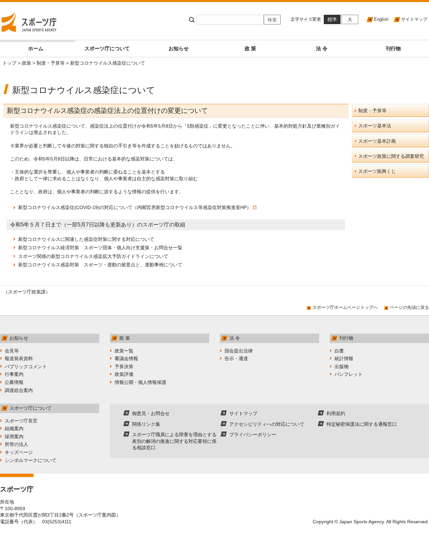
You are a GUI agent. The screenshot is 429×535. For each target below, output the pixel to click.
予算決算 (124, 366)
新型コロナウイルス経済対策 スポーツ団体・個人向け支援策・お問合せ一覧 (100, 247)
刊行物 (393, 48)
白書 (339, 350)
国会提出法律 (239, 350)
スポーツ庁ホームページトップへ (345, 307)
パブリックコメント (26, 366)
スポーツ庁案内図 (97, 515)
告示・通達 (236, 358)
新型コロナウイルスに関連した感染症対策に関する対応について (86, 239)
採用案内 (14, 436)
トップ (9, 63)
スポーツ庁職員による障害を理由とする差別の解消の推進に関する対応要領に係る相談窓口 (174, 441)
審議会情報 (126, 358)
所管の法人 (16, 444)
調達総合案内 (19, 390)
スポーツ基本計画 (377, 141)
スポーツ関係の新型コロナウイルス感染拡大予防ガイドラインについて (93, 256)
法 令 (321, 48)
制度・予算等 (51, 63)
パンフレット (348, 374)
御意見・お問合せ (151, 413)
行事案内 (14, 374)
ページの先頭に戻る (409, 307)
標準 (332, 19)
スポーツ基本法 (374, 125)
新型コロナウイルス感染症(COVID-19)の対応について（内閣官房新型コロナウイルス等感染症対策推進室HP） (134, 207)
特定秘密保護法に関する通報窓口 (361, 424)
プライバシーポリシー (252, 434)
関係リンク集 (146, 424)
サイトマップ (414, 19)
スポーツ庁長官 (21, 420)
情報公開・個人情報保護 (140, 382)
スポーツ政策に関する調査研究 (391, 156)
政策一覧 (124, 350)
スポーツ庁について (107, 48)
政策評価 (124, 374)
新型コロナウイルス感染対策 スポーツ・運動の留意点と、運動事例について (100, 264)
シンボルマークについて (30, 460)
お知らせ (179, 48)
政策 (26, 63)
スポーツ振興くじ (377, 171)
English (381, 19)
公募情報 (14, 382)
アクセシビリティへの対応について (266, 424)
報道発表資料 (19, 358)
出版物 (341, 366)
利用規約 (335, 413)
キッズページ (19, 452)
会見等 (12, 350)
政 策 (250, 48)
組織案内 (14, 428)
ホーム (35, 48)
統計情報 (343, 358)
